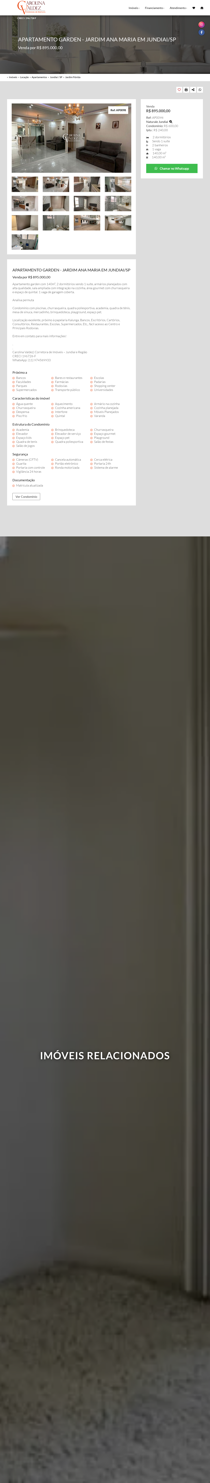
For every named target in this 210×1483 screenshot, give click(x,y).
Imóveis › (134, 8)
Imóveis (13, 77)
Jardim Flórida (72, 77)
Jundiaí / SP (56, 77)
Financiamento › (154, 8)
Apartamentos (39, 77)
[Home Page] (201, 7)
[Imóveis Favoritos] (193, 7)
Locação (24, 77)
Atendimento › (178, 8)
